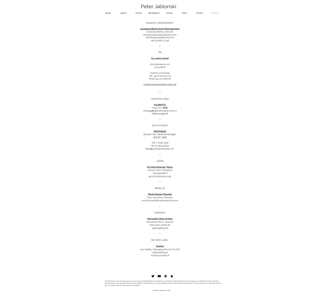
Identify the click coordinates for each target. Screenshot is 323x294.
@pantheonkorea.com (162, 148)
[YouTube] (159, 276)
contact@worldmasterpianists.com (160, 200)
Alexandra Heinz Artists (160, 218)
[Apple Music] (172, 276)
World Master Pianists (160, 194)
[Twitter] (153, 276)
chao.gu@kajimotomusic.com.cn (160, 110)
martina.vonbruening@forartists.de (159, 84)
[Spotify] (165, 276)
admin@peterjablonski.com (160, 37)
